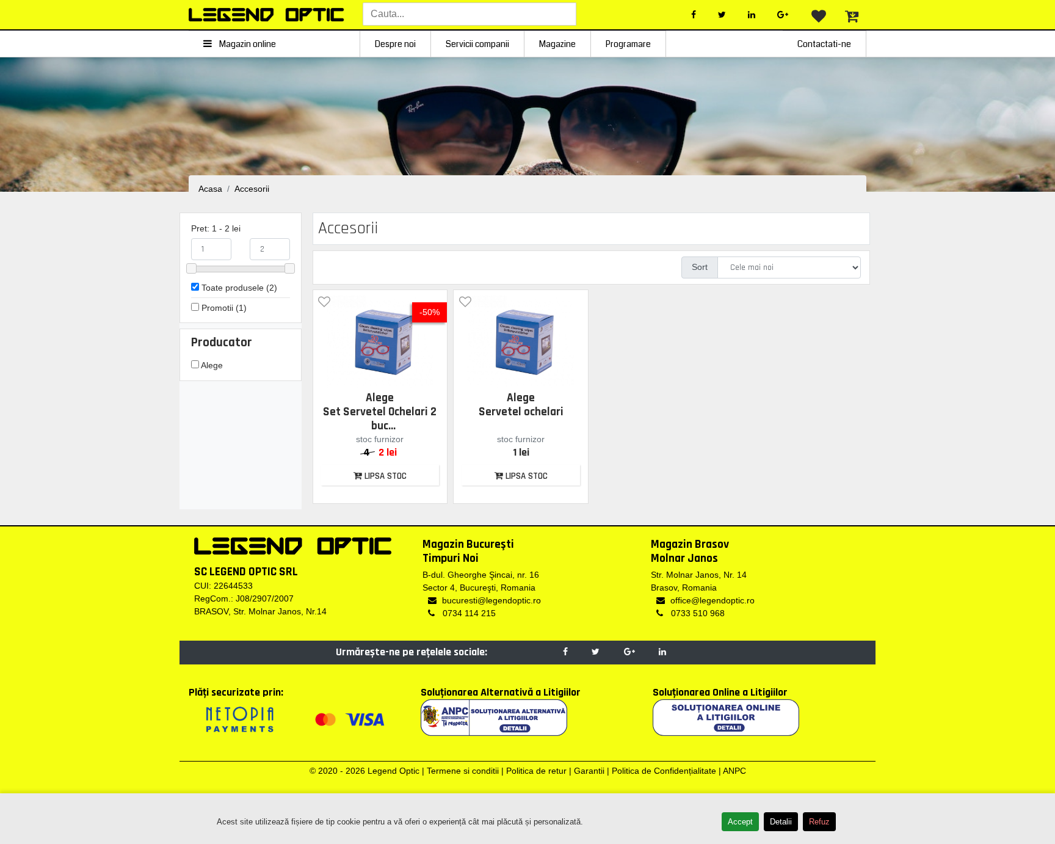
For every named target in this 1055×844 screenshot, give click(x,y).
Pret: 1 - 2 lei (216, 228)
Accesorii (251, 189)
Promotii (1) (223, 308)
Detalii (781, 821)
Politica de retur (536, 771)
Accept (740, 821)
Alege (211, 365)
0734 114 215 (468, 613)
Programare (628, 44)
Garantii (589, 771)
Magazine (557, 44)
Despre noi (395, 44)
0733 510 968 (697, 613)
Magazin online (246, 44)
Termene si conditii (463, 771)
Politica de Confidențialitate (664, 771)
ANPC (734, 771)
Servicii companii (477, 44)
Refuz (819, 821)
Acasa (210, 189)
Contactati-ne (824, 44)
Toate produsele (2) (238, 288)
